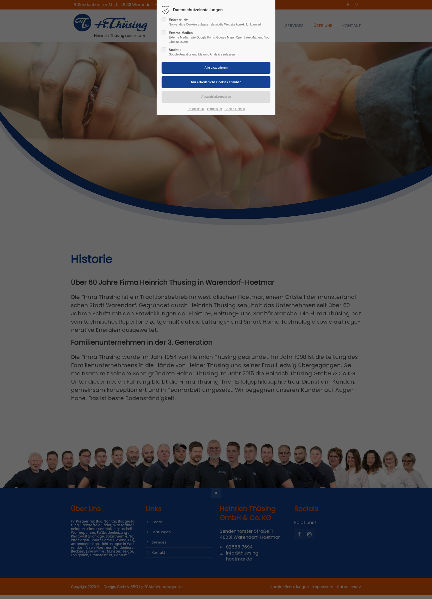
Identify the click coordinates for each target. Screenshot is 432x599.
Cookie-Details (234, 109)
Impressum (214, 109)
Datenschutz (196, 109)
